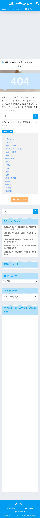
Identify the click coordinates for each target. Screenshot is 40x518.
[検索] (35, 116)
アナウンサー (10, 146)
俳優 (7, 168)
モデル (8, 162)
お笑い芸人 (9, 139)
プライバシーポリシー (25, 508)
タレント (8, 155)
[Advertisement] (20, 35)
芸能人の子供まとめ (20, 3)
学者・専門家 (10, 178)
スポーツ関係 (10, 152)
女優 (7, 175)
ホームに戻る (20, 200)
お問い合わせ (20, 512)
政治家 (8, 181)
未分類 (8, 185)
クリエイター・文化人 (14, 149)
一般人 (8, 165)
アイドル (8, 142)
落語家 (8, 188)
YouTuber (9, 136)
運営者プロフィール (32, 9)
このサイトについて (15, 9)
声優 (7, 172)
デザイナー (9, 159)
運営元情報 (11, 508)
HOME (3, 9)
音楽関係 (8, 191)
